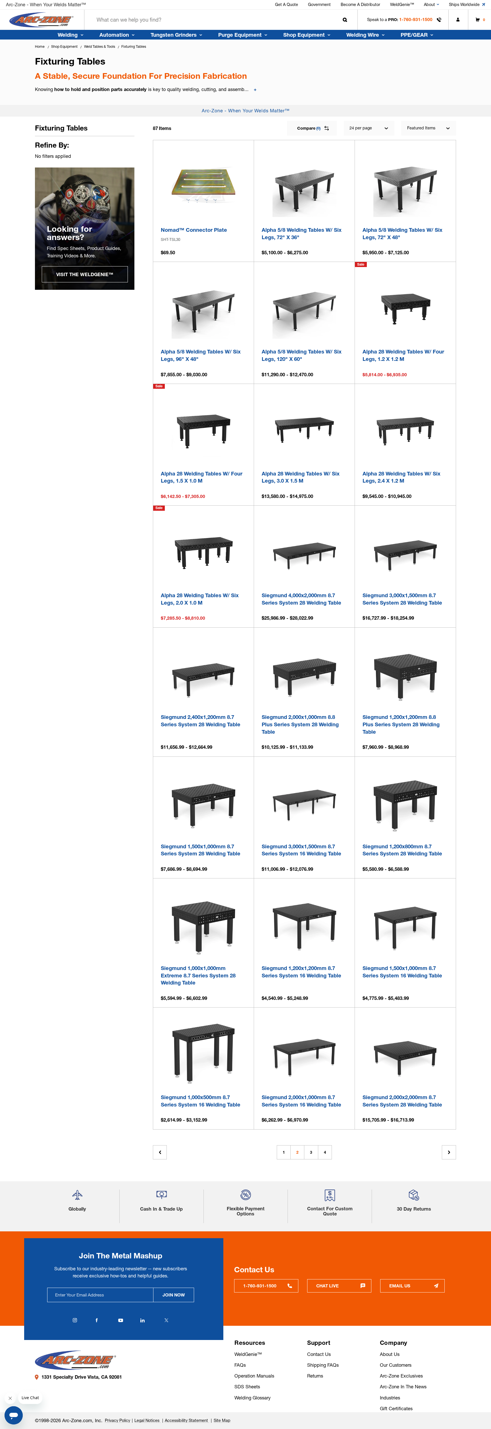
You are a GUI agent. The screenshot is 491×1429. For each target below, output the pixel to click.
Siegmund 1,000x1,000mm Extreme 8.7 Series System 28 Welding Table (198, 975)
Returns (315, 1376)
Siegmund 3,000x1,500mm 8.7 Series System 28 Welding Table (402, 599)
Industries (390, 1398)
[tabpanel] (84, 228)
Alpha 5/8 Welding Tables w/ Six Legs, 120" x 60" (302, 355)
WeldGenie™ (402, 4)
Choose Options (304, 210)
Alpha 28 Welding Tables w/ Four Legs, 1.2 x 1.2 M (403, 355)
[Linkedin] (142, 1320)
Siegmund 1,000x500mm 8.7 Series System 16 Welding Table (200, 1101)
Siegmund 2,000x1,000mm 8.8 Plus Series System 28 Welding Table (300, 724)
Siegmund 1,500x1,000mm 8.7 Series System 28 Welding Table (200, 850)
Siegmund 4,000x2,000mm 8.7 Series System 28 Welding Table (301, 599)
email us (399, 1286)
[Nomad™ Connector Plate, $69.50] (204, 185)
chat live (327, 1286)
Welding (68, 35)
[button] (77, 1197)
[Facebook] (97, 1320)
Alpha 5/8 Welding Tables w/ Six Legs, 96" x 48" (201, 355)
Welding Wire (362, 35)
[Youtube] (120, 1320)
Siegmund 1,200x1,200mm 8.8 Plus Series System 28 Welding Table (401, 724)
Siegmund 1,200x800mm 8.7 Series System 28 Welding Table (402, 850)
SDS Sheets (247, 1386)
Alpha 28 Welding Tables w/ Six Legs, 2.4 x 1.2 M (401, 477)
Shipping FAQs (323, 1365)
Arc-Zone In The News (403, 1386)
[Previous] (160, 1152)
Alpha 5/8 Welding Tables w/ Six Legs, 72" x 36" (302, 234)
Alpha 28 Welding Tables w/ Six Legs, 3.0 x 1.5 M (301, 477)
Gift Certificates (396, 1408)
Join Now (174, 1295)
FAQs (240, 1365)
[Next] (449, 1152)
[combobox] (220, 20)
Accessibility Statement (187, 1420)
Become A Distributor (360, 4)
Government (319, 4)
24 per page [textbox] (360, 128)
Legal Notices (147, 1420)
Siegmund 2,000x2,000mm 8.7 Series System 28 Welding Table (402, 1101)
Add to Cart (204, 210)
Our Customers (395, 1365)
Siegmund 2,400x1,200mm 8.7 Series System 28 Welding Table (200, 721)
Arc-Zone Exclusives (401, 1376)
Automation (114, 35)
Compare (309, 128)
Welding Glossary (252, 1398)
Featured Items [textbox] (421, 128)
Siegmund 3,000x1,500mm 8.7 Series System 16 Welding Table (301, 850)
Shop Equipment (304, 35)
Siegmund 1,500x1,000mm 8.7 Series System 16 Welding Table (402, 972)
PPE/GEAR (414, 35)
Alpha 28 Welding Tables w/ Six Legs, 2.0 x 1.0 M (200, 599)
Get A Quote (286, 4)
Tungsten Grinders (174, 35)
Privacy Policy (117, 1420)
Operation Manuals (254, 1376)
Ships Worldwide (464, 4)
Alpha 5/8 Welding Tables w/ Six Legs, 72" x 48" (402, 234)
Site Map (222, 1420)
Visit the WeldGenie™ (84, 274)
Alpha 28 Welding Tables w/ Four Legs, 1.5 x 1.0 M (201, 477)
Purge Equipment (240, 35)
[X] (166, 1320)
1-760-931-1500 (415, 19)
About (429, 4)
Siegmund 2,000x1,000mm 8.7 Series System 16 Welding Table (301, 1101)
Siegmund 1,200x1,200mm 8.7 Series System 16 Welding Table (301, 972)
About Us (390, 1354)
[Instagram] (75, 1320)
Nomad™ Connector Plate (194, 230)
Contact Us (319, 1354)
